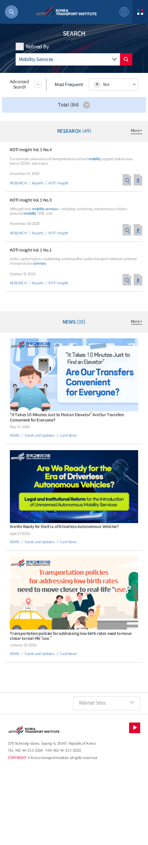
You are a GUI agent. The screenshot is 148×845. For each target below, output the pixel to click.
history (114, 59)
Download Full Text (138, 180)
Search (126, 59)
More (136, 131)
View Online (127, 180)
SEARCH (11, 11)
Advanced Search (19, 84)
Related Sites (92, 703)
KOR (124, 12)
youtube (134, 728)
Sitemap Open (140, 12)
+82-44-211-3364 (29, 750)
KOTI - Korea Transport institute (66, 12)
